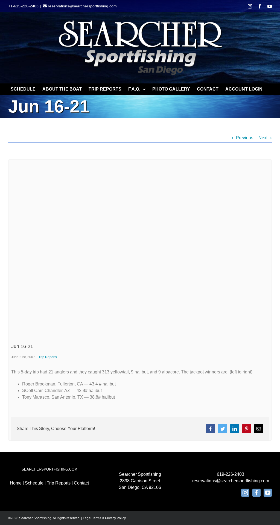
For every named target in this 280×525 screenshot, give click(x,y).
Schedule (34, 483)
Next (262, 137)
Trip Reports (48, 357)
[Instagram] (245, 493)
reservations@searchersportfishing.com (82, 6)
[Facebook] (256, 493)
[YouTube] (268, 493)
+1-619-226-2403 (23, 6)
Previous (244, 137)
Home (16, 483)
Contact (81, 483)
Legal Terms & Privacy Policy (104, 518)
